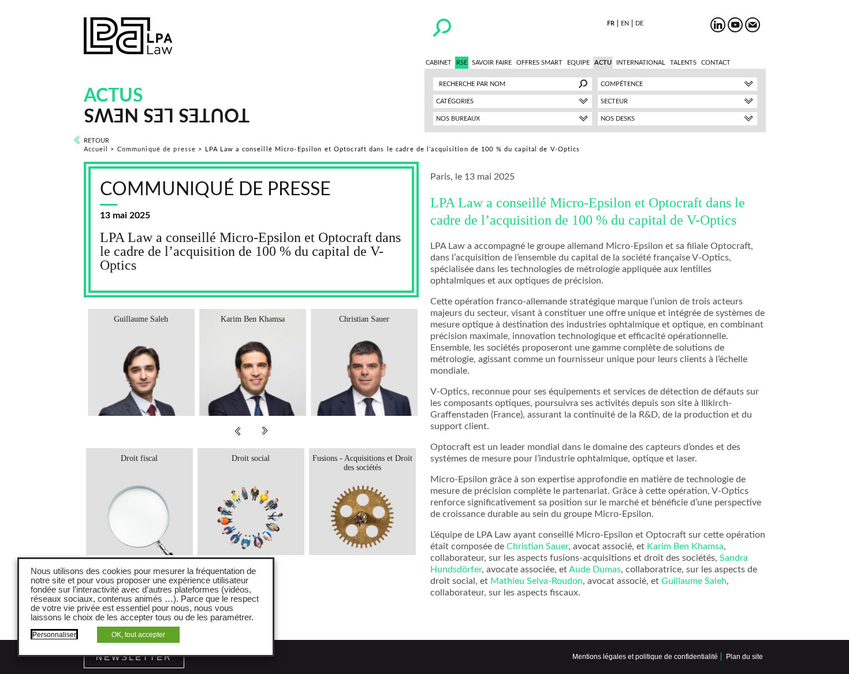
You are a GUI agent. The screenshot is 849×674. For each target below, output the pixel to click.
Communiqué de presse (156, 149)
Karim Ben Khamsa (685, 546)
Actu (603, 62)
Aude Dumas (595, 569)
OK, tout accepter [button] (138, 635)
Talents (683, 62)
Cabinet (439, 62)
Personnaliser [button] (54, 635)
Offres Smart (539, 62)
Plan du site (744, 657)
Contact (716, 62)
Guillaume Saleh (694, 581)
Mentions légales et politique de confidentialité (645, 657)
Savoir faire (492, 62)
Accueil (96, 149)
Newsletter (134, 657)
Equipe (578, 62)
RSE (461, 62)
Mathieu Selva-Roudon (536, 581)
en (625, 23)
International (640, 62)
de (639, 23)
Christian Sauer (537, 546)
